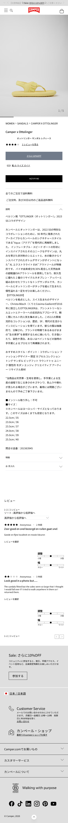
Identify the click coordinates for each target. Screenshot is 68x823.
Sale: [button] (34, 3)
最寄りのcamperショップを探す (32, 734)
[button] (34, 209)
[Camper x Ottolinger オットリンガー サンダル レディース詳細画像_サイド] (34, 66)
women (10, 123)
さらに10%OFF (34, 155)
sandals (22, 123)
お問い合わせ (23, 721)
